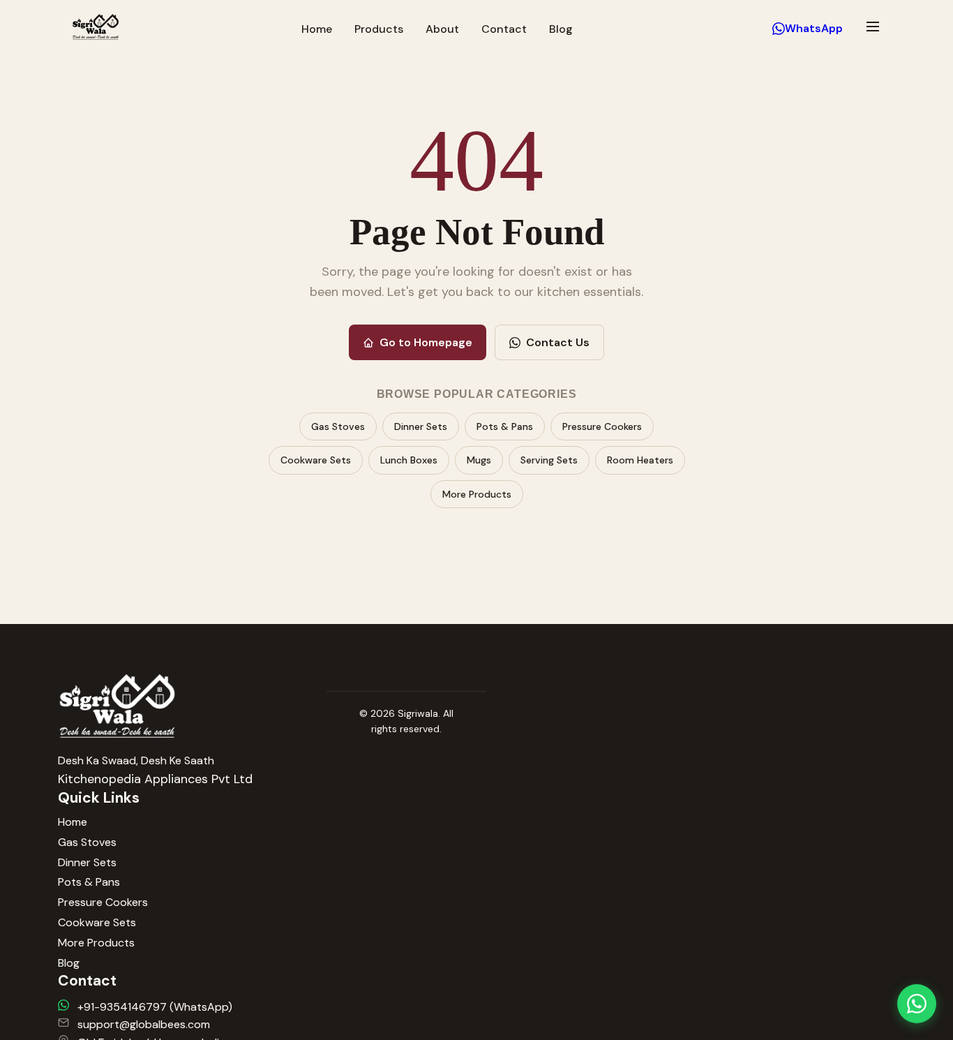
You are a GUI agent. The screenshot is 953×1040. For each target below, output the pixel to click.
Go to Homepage (426, 342)
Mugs (479, 460)
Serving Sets (549, 460)
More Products (476, 494)
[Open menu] (872, 26)
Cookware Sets (315, 460)
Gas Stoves (338, 426)
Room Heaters (640, 460)
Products (378, 29)
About (442, 29)
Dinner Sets (420, 426)
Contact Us (558, 342)
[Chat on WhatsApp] (916, 1003)
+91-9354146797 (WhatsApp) (154, 1007)
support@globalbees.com (143, 1024)
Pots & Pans (504, 426)
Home (316, 29)
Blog (561, 29)
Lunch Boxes (408, 460)
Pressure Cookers (602, 426)
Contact (504, 29)
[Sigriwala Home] (95, 28)
